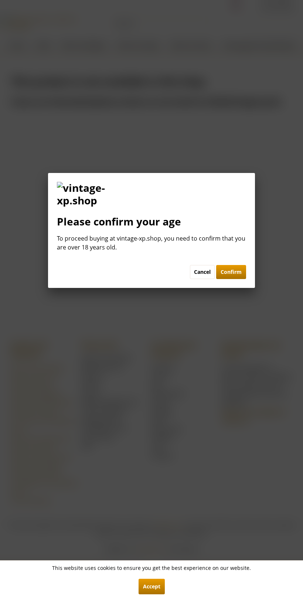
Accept (151, 586)
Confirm (231, 271)
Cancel (202, 271)
